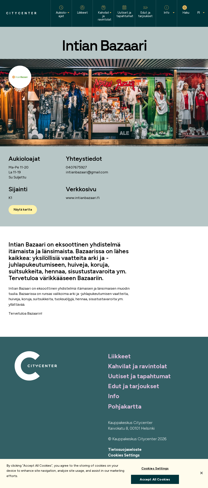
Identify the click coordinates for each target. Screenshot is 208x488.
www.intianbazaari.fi (83, 198)
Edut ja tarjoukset (133, 386)
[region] (104, 473)
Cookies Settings (124, 455)
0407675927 (76, 167)
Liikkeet (119, 356)
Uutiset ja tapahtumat (139, 376)
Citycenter (22, 13)
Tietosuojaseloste (125, 449)
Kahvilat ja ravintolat (137, 366)
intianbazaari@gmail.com (87, 172)
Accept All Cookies (155, 479)
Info (113, 396)
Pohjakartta (124, 406)
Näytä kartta (23, 209)
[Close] (201, 472)
